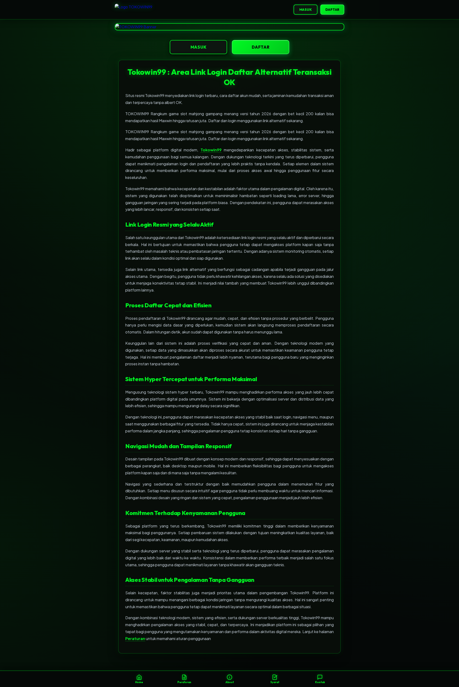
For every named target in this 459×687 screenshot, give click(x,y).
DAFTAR (332, 9)
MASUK (305, 9)
